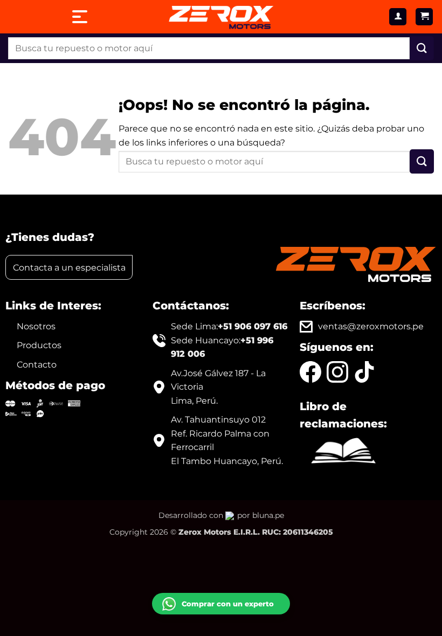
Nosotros (36, 326)
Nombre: (176, 516)
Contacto (37, 365)
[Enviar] (422, 48)
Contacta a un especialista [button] (69, 267)
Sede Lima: (229, 326)
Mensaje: (177, 549)
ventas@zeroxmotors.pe (371, 326)
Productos (39, 345)
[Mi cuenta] (397, 17)
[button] (424, 17)
